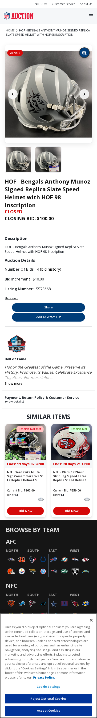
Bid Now (25, 511)
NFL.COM (41, 4)
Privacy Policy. (44, 677)
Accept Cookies (48, 710)
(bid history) (50, 269)
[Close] (91, 620)
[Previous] (13, 94)
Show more (11, 298)
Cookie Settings (49, 686)
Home (10, 30)
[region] (48, 666)
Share (48, 307)
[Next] (84, 94)
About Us (86, 4)
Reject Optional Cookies (48, 698)
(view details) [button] (14, 401)
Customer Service (63, 4)
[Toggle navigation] (91, 16)
